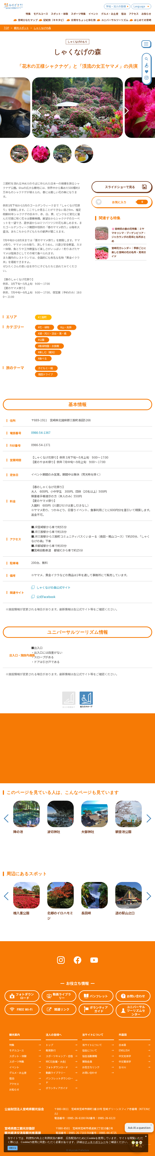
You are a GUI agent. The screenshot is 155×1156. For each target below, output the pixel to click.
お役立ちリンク (90, 1067)
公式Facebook (45, 597)
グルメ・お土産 (17, 1072)
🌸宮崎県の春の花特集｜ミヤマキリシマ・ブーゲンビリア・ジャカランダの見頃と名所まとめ (129, 235)
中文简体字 (125, 1056)
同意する (12, 1148)
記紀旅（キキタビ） (54, 20)
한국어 (122, 1067)
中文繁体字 (125, 1061)
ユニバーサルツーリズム (114, 20)
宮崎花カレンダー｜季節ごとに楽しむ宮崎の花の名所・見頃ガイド (129, 252)
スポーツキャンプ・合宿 (59, 1056)
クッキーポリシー (95, 1142)
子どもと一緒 (45, 368)
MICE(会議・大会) (56, 1061)
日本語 (122, 1045)
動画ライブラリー (55, 1072)
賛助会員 (87, 1061)
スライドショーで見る (120, 187)
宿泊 (11, 1078)
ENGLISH (124, 1050)
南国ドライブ (45, 374)
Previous (34, 103)
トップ (49, 1045)
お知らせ (14, 1089)
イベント (14, 1067)
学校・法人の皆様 (116, 6)
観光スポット (21, 28)
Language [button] (139, 6)
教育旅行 (51, 1050)
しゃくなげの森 (42, 28)
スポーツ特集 (16, 1061)
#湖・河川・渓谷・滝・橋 (52, 333)
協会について (89, 1050)
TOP (6, 28)
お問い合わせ (89, 1072)
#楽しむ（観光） (47, 352)
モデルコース (16, 1050)
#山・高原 (65, 327)
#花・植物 (43, 327)
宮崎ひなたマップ (28, 20)
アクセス (14, 1084)
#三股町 (42, 317)
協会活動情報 (89, 1056)
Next (121, 103)
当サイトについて (92, 1045)
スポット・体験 (17, 1056)
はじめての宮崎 (142, 20)
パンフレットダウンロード (59, 1080)
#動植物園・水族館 (48, 346)
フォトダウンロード (57, 1067)
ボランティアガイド (57, 1088)
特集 (11, 1045)
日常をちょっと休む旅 (83, 20)
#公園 (41, 340)
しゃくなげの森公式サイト (53, 587)
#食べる (42, 358)
